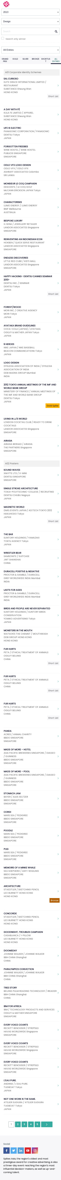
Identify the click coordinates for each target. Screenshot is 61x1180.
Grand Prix (5, 60)
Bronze (35, 58)
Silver (25, 58)
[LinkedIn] (21, 1150)
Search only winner (16, 39)
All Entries (56, 60)
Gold (15, 58)
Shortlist (45, 60)
